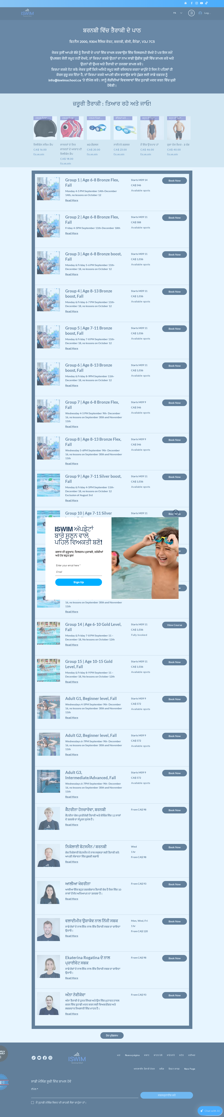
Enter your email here (67, 565)
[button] (176, 513)
